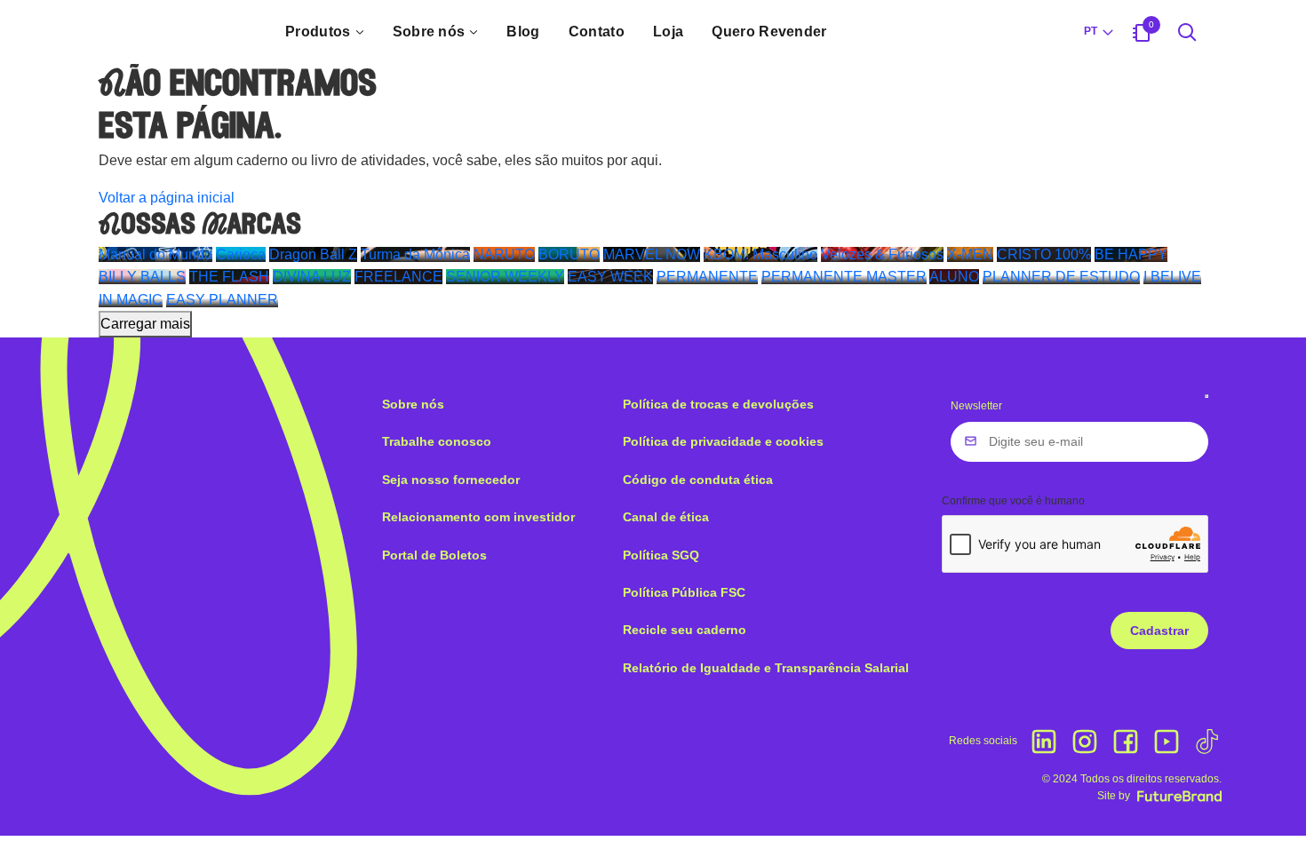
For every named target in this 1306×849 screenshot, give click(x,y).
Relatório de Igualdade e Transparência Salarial (766, 668)
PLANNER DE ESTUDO (1061, 276)
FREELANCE (398, 276)
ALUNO (954, 276)
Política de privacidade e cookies (723, 441)
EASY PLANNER (222, 299)
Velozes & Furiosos (882, 254)
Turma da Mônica (415, 254)
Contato (597, 31)
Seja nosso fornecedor (451, 479)
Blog (522, 31)
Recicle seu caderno (684, 630)
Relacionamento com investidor (478, 517)
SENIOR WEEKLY (505, 276)
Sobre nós (429, 31)
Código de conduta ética (698, 479)
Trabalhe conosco (436, 441)
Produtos (318, 31)
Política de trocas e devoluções (718, 404)
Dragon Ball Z (313, 254)
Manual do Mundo (155, 254)
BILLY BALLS (142, 276)
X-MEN (970, 254)
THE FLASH (229, 276)
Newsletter (976, 406)
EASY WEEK (610, 276)
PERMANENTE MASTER (844, 276)
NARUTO (504, 254)
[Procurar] (1187, 32)
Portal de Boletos (434, 555)
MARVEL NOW (651, 254)
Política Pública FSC (684, 592)
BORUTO (569, 254)
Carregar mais (145, 323)
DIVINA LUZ (312, 276)
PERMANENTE (707, 276)
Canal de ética (666, 517)
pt (1090, 31)
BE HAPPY (1131, 254)
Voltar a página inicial (167, 197)
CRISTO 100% (1044, 254)
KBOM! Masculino (760, 254)
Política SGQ (661, 555)
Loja (668, 31)
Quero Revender (769, 31)
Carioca (241, 254)
